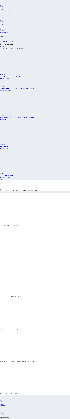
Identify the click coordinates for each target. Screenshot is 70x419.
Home (1, 400)
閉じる (1, 418)
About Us (1, 10)
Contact (1, 404)
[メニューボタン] (0, 29)
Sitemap (1, 9)
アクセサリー (2, 6)
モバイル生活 (2, 30)
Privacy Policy (2, 405)
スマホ (1, 5)
